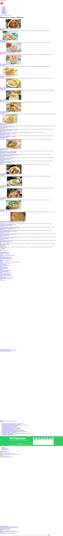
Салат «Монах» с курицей (6, 432)
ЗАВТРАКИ (4, 8)
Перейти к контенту (3, 0)
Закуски (1, 244)
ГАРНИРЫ (3, 12)
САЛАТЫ (3, 7)
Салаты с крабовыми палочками (5, 221)
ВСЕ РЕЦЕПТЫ (4, 13)
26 (2, 248)
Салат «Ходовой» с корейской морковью (6, 258)
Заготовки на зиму (5, 448)
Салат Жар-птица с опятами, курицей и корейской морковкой (11, 431)
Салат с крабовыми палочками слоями (6, 275)
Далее (4, 248)
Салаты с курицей (3, 209)
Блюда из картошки (3, 173)
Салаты (1, 224)
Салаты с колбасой (3, 264)
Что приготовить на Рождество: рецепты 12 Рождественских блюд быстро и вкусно (15, 433)
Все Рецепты (4, 447)
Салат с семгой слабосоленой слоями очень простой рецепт (9, 526)
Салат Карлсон (4, 434)
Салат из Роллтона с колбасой (4, 265)
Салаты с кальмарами (3, 185)
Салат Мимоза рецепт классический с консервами (8, 350)
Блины (1, 75)
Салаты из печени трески (4, 271)
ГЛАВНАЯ (3, 6)
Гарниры (1, 420)
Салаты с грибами (3, 63)
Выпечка (1, 161)
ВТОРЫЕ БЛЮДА (5, 11)
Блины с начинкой (3, 87)
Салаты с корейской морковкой (5, 257)
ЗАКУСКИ (3, 9)
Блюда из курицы (2, 28)
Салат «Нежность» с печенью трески (7, 427)
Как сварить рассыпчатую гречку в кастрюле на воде (10, 430)
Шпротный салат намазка (4, 268)
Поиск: (1, 4)
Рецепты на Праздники (5, 449)
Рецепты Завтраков (3, 231)
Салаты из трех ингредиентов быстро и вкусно (7, 255)
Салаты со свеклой (3, 277)
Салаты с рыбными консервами (5, 349)
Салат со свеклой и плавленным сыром (6, 278)
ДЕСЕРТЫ (3, 10)
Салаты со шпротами (3, 267)
